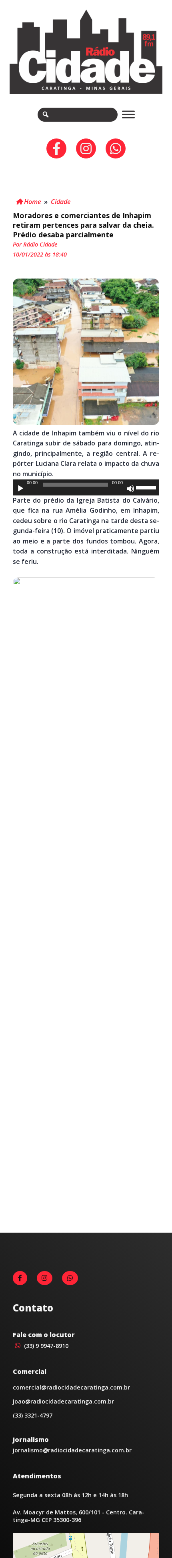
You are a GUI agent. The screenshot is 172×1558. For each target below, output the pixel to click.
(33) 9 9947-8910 (45, 1345)
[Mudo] (130, 489)
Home (31, 201)
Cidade (60, 201)
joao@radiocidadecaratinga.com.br (63, 1401)
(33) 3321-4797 (32, 1415)
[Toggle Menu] (128, 114)
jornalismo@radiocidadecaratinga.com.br (72, 1450)
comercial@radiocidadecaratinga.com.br (71, 1387)
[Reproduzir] (20, 489)
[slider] (147, 487)
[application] (86, 487)
